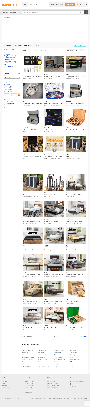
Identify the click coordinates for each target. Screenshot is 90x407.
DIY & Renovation (8, 57)
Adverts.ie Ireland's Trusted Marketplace (11, 5)
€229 (46, 299)
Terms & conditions (29, 385)
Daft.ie (3, 383)
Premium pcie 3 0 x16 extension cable (43, 367)
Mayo (49, 330)
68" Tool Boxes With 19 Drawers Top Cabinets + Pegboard (39, 129)
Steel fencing (73, 352)
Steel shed (25, 352)
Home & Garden (8, 59)
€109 (67, 193)
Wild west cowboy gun (43, 355)
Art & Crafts (7, 54)
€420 (24, 101)
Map (19, 73)
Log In (85, 4)
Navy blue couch (42, 361)
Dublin (30, 78)
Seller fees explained (52, 387)
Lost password (51, 381)
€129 (24, 219)
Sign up (79, 4)
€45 (45, 101)
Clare (49, 196)
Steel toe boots (74, 348)
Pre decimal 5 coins (43, 364)
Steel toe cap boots (59, 350)
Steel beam (73, 350)
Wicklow (33, 250)
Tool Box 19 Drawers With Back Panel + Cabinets (58, 129)
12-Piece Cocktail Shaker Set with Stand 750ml (57, 194)
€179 (24, 326)
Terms (68, 398)
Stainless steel (42, 348)
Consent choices (29, 390)
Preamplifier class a (59, 364)
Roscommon (80, 223)
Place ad (70, 4)
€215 (46, 74)
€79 (67, 128)
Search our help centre (30, 381)
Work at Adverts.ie (6, 387)
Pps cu (56, 361)
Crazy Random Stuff (9, 56)
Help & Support (34, 398)
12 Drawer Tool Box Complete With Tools (77, 76)
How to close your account (54, 385)
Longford (78, 158)
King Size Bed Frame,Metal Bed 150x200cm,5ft (36, 248)
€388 (67, 154)
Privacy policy (28, 387)
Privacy (59, 398)
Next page (83, 336)
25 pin (55, 366)
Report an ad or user (52, 383)
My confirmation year (59, 359)
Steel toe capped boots (28, 350)
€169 (67, 219)
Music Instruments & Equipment (11, 63)
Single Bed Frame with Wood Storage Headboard (36, 274)
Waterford (34, 223)
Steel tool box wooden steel (29, 348)
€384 (24, 193)
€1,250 (68, 101)
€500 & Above (7, 91)
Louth (30, 105)
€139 (46, 246)
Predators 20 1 (73, 364)
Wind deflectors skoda (28, 357)
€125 (67, 326)
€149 (46, 272)
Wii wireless (25, 355)
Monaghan (77, 105)
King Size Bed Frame (29, 328)
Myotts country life (74, 359)
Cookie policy (28, 389)
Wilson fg (72, 355)
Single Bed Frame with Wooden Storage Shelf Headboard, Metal (62, 248)
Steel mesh (41, 352)
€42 (24, 74)
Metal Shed (69, 156)
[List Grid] (81, 50)
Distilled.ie (4, 381)
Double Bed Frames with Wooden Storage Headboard (59, 301)
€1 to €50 (6, 84)
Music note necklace (27, 359)
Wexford (33, 303)
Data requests (28, 392)
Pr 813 (71, 361)
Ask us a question (29, 383)
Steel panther (57, 352)
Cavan (72, 196)
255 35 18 (72, 366)
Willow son (56, 355)
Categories (73, 398)
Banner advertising (51, 398)
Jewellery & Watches (9, 61)
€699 (67, 74)
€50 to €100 (7, 86)
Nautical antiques (26, 361)
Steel (55, 348)
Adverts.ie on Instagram (78, 381)
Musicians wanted (42, 359)
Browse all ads (42, 398)
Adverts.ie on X (76, 386)
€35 (45, 154)
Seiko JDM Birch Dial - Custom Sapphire (34, 103)
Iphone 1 (72, 357)
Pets (5, 64)
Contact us (85, 398)
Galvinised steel (42, 350)
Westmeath (74, 276)
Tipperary (77, 250)
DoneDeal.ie (5, 385)
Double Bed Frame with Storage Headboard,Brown (58, 76)
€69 (67, 299)
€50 (24, 154)
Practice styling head (27, 364)
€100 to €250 (7, 87)
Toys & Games (8, 66)
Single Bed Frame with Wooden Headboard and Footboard (39, 221)
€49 (45, 193)
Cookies (64, 398)
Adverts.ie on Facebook (78, 384)
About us (80, 398)
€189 (46, 219)
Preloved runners (26, 366)
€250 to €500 (7, 89)
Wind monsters (58, 357)
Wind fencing (41, 357)
